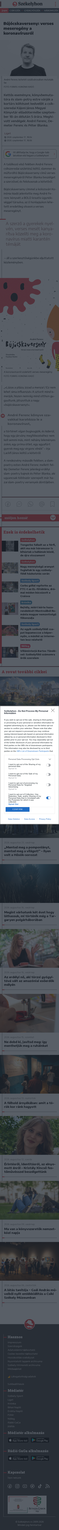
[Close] (53, 711)
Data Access (29, 819)
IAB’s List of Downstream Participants (33, 751)
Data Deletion (14, 819)
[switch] (48, 765)
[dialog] (29, 765)
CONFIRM (17, 809)
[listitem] (29, 759)
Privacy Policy (45, 819)
